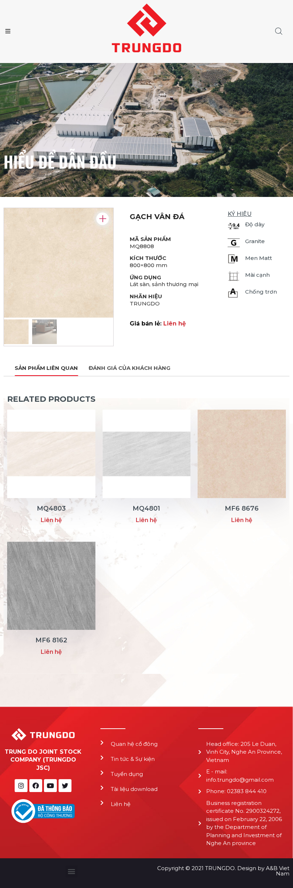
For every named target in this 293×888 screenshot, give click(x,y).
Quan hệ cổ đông (134, 743)
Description (46, 368)
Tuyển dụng (127, 774)
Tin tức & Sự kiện (133, 759)
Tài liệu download (134, 789)
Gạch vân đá (157, 216)
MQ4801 (146, 508)
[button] (72, 871)
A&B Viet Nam (277, 871)
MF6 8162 (51, 640)
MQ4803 (51, 508)
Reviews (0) (129, 368)
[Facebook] (35, 785)
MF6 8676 (242, 508)
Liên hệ (120, 804)
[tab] (46, 368)
